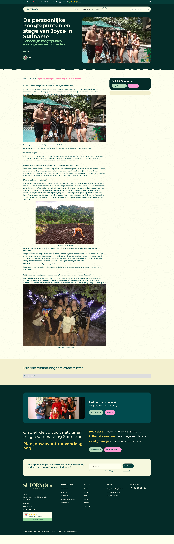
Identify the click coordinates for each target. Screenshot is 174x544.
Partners (86, 502)
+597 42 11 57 (28, 507)
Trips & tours (64, 489)
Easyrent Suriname (112, 496)
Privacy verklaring (57, 531)
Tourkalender (64, 496)
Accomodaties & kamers (68, 499)
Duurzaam (87, 492)
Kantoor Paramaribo (28, 1)
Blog (85, 496)
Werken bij (87, 506)
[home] (33, 9)
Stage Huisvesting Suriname (115, 489)
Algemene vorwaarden (70, 531)
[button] (150, 2)
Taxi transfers (65, 502)
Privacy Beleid (126, 471)
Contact (86, 499)
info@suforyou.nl (29, 509)
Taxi (97, 9)
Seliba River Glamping (113, 492)
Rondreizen (64, 492)
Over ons (86, 489)
